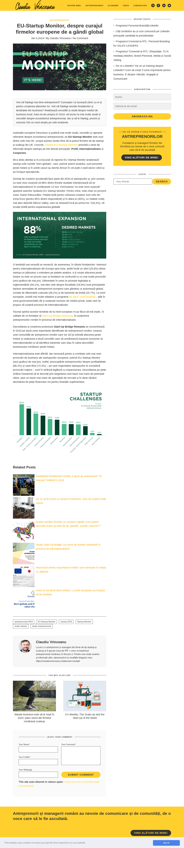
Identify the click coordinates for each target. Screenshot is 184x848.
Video (126, 6)
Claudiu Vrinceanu (60, 38)
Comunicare (140, 6)
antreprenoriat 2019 (24, 621)
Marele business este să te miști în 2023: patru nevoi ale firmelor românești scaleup (34, 718)
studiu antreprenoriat (41, 626)
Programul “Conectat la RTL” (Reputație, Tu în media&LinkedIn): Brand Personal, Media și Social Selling (142, 56)
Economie (113, 6)
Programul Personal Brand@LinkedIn (137, 25)
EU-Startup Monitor (46, 621)
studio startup (21, 626)
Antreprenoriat (94, 6)
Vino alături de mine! (141, 157)
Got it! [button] (166, 843)
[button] (86, 843)
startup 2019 (66, 621)
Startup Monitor (84, 621)
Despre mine (74, 6)
